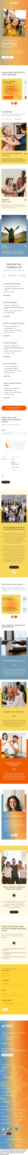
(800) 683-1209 (9, 1039)
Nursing (3, 1074)
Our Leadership (5, 1088)
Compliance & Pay (6, 1109)
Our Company (5, 1085)
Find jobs (8, 57)
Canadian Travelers (6, 1077)
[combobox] (3, 1003)
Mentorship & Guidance (7, 1092)
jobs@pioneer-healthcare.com (12, 1036)
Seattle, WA (12, 275)
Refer (20, 1119)
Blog (2, 1113)
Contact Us (22, 1116)
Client (20, 1113)
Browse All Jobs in (14, 408)
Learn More (14, 567)
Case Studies (5, 1116)
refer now (14, 912)
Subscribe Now (7, 1055)
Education (4, 1098)
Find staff (8, 60)
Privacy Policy (4, 1142)
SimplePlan (18, 1145)
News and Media (6, 1102)
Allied (3, 1070)
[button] (15, 103)
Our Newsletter (5, 1119)
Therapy (3, 1067)
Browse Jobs (23, 1109)
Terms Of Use (24, 1142)
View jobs (6, 482)
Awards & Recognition (7, 1095)
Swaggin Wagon (6, 1123)
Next (5, 1009)
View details (8, 97)
